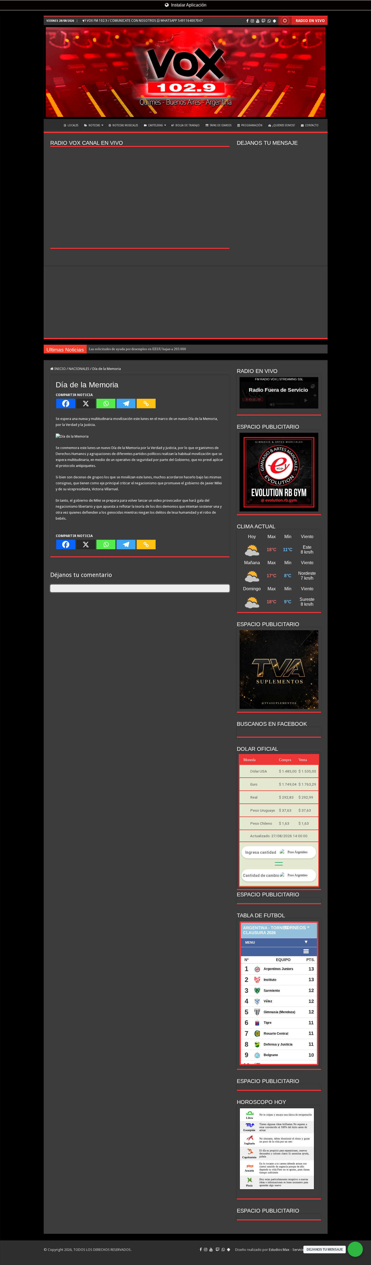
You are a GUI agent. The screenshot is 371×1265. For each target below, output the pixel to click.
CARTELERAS (155, 125)
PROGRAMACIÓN (251, 125)
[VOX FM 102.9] (186, 72)
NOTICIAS (94, 125)
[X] (85, 403)
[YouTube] (258, 21)
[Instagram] (252, 21)
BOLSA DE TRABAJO (187, 125)
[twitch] (263, 21)
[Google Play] (274, 21)
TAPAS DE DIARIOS (220, 125)
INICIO (53, 124)
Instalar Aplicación (188, 5)
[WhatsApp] (269, 21)
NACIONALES (79, 369)
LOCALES (73, 125)
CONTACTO (312, 125)
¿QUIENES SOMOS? (283, 125)
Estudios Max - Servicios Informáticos (298, 1250)
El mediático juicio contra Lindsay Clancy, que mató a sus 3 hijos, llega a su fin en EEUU (154, 349)
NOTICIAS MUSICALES (125, 125)
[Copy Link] (146, 403)
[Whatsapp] (105, 403)
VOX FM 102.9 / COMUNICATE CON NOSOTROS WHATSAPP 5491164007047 (144, 21)
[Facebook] (247, 21)
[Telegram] (126, 403)
